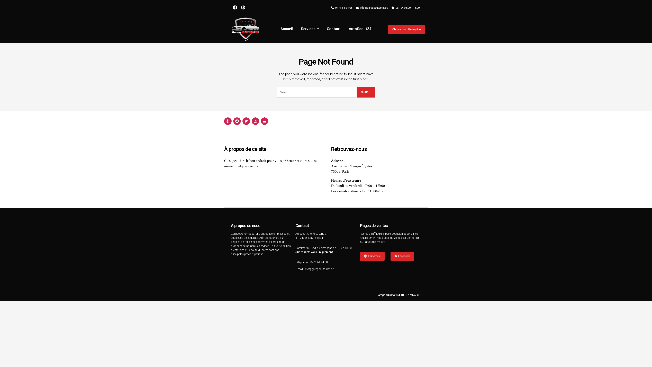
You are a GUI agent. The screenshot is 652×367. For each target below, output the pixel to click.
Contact (334, 29)
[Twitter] (246, 121)
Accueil (286, 29)
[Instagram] (255, 121)
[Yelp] (228, 121)
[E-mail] (264, 121)
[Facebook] (237, 121)
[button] (406, 29)
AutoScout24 (360, 29)
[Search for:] (315, 93)
